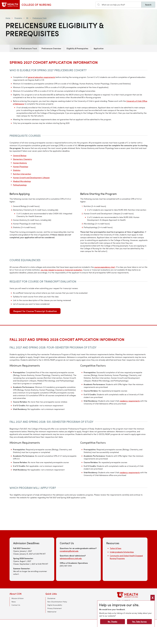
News (13, 602)
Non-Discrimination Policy (57, 602)
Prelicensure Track (40, 18)
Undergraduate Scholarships (122, 552)
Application (99, 48)
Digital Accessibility (54, 605)
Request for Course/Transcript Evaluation (35, 311)
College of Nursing (36, 4)
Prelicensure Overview (51, 48)
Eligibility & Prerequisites (77, 48)
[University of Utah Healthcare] (132, 594)
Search (148, 4)
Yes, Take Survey (139, 621)
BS (27, 18)
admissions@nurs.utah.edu (71, 558)
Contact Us (15, 605)
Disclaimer (51, 598)
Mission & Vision (17, 598)
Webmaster (51, 612)
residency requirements (130, 401)
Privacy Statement (54, 608)
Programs (18, 18)
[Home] (10, 4)
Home (8, 18)
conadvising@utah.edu (69, 551)
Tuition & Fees (115, 548)
